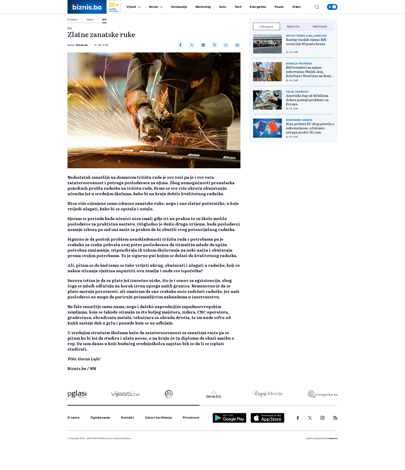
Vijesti (131, 6)
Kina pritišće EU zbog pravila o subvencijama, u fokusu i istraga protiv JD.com (310, 128)
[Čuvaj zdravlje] (268, 394)
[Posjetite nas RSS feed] (335, 418)
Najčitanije (320, 26)
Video (296, 6)
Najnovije (293, 26)
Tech (238, 6)
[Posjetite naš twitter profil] (310, 418)
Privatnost (191, 417)
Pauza (279, 6)
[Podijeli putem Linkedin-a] (203, 45)
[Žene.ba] (213, 394)
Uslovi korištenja (158, 417)
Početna (72, 19)
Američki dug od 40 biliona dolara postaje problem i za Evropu (307, 99)
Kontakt (127, 417)
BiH (104, 19)
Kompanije (179, 6)
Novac (153, 6)
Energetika (258, 6)
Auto (222, 6)
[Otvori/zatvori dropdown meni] (138, 6)
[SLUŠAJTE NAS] (169, 394)
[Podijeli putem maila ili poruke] (237, 45)
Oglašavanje (100, 417)
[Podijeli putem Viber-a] (214, 45)
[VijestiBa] (125, 394)
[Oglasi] (77, 394)
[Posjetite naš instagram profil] (322, 418)
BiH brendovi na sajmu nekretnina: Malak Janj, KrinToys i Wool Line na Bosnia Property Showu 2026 (310, 71)
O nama (74, 417)
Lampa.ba (332, 438)
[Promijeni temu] (332, 7)
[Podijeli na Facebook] (180, 45)
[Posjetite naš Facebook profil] (298, 418)
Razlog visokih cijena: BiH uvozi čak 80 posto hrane (306, 41)
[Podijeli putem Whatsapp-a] (226, 45)
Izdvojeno (266, 26)
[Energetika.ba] (322, 394)
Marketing (203, 6)
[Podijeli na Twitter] (192, 45)
